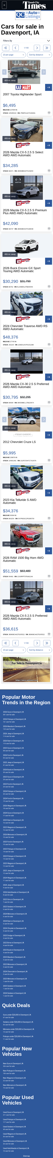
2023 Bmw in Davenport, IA (13, 944)
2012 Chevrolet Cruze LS (19, 441)
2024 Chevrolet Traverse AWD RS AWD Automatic (25, 328)
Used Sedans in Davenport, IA (14, 1128)
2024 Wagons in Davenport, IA (14, 879)
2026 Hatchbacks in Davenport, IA (16, 893)
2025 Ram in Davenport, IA (13, 821)
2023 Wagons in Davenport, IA (14, 828)
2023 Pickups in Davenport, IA (14, 857)
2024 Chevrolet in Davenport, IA (15, 973)
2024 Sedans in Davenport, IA (14, 994)
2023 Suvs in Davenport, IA (13, 778)
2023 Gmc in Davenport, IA (13, 900)
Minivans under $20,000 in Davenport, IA (18, 1030)
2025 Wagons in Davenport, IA (14, 864)
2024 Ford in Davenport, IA (13, 799)
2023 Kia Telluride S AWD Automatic (19, 501)
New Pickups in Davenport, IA (14, 1072)
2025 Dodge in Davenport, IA (14, 936)
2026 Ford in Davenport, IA (13, 756)
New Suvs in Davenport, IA (13, 1065)
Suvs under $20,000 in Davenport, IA (17, 1016)
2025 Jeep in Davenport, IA (13, 763)
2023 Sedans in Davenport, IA (14, 908)
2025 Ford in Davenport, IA (13, 843)
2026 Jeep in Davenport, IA (13, 735)
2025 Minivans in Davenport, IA (15, 980)
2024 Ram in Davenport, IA (13, 922)
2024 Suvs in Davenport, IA (13, 814)
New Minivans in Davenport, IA (14, 1086)
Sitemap (26, 1156)
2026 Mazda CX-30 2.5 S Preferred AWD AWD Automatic (26, 385)
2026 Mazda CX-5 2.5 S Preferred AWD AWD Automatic (25, 617)
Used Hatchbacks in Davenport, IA (16, 1149)
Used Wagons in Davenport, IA (14, 1135)
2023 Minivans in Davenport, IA (15, 965)
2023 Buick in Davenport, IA (13, 951)
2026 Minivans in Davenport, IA (15, 836)
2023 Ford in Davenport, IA (13, 785)
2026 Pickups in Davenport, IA (14, 720)
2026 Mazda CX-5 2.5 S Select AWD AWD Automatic (23, 154)
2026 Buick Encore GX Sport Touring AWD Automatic (22, 270)
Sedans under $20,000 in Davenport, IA (18, 1023)
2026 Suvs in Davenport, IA (13, 713)
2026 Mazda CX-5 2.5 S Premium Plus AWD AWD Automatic (25, 212)
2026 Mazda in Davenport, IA (14, 727)
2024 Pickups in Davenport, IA (14, 792)
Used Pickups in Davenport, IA (14, 1120)
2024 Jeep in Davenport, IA (13, 886)
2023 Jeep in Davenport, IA (13, 872)
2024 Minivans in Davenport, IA (15, 915)
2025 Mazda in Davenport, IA (14, 958)
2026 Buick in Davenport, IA (13, 771)
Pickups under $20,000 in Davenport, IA (18, 1037)
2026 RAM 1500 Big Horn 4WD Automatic (23, 559)
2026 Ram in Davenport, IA (13, 742)
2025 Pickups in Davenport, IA (14, 850)
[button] (4, 72)
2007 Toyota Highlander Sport (22, 94)
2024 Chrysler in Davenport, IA (14, 929)
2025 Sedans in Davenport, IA (14, 987)
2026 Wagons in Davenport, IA (14, 807)
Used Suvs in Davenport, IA (13, 1113)
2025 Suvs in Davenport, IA (13, 749)
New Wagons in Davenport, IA (14, 1079)
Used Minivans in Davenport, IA (15, 1142)
